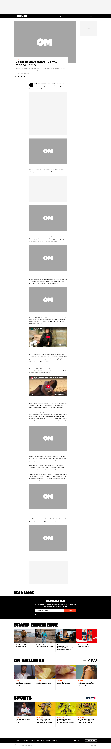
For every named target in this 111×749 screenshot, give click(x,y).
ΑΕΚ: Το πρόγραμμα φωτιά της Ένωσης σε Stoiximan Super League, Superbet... (86, 721)
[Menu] (14, 16)
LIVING (17, 680)
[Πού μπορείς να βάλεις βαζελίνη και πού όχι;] (66, 672)
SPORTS (23, 698)
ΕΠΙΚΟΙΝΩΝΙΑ (17, 740)
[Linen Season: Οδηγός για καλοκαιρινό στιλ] (24, 636)
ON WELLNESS (29, 661)
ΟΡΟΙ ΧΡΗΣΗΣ (40, 740)
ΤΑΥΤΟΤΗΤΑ (25, 740)
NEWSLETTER (91, 740)
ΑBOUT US (32, 740)
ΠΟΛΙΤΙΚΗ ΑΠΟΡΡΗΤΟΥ (51, 740)
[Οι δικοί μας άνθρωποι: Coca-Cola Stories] (86, 636)
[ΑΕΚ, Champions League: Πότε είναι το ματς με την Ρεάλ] (24, 709)
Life (51, 16)
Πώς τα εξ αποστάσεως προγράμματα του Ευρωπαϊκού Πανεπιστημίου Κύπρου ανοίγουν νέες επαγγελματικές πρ (65, 647)
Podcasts (67, 16)
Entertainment (45, 16)
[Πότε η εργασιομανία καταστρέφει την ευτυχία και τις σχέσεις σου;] (24, 672)
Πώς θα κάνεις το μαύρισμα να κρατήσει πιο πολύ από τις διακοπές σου (86, 683)
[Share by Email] (25, 77)
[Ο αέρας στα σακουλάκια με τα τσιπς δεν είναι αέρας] (45, 672)
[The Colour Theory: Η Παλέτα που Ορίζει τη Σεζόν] (45, 636)
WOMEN (17, 59)
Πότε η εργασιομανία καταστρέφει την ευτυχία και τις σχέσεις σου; (23, 683)
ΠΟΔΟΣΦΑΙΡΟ (19, 717)
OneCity (55, 16)
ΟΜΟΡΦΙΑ (59, 680)
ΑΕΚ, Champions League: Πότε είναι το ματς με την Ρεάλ (23, 721)
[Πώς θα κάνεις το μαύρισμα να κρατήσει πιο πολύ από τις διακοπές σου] (86, 672)
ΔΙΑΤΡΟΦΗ (39, 680)
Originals (61, 16)
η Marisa (49, 317)
